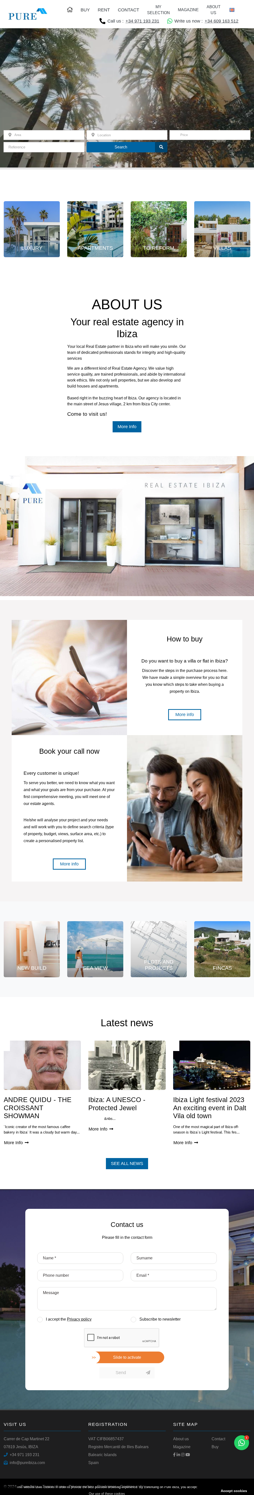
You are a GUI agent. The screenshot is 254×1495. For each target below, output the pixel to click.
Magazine (181, 1447)
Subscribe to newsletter (160, 1319)
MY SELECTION (158, 10)
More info (186, 714)
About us (181, 1439)
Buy (215, 1447)
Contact (218, 1439)
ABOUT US (214, 10)
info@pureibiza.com (27, 1463)
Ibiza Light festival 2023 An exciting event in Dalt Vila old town (209, 1108)
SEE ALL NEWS (127, 1163)
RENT (104, 9)
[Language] (233, 10)
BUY (85, 9)
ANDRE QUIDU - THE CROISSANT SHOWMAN (37, 1108)
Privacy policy (79, 1319)
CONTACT (128, 9)
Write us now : (206, 21)
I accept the (69, 1319)
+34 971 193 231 (24, 1455)
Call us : (133, 21)
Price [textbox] (184, 135)
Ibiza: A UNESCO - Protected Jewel (116, 1104)
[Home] (28, 14)
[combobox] (209, 135)
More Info (128, 426)
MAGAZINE (188, 10)
